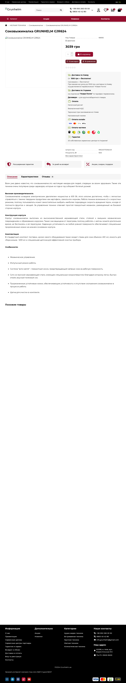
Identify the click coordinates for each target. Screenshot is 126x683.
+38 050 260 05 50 (81, 8)
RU (120, 2)
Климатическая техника (74, 646)
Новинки (75, 19)
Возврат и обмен (63, 2)
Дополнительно (44, 628)
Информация (12, 628)
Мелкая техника (71, 643)
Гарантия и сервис (48, 2)
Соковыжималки (36, 25)
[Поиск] (60, 10)
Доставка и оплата (79, 2)
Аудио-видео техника (73, 633)
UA (117, 2)
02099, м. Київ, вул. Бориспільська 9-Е (104, 650)
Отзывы (47, 177)
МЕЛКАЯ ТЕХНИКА (18, 25)
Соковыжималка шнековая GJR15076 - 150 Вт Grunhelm (31, 596)
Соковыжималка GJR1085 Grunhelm (22, 469)
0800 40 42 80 (79, 11)
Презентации (34, 2)
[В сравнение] (119, 316)
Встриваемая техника (73, 636)
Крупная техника (71, 640)
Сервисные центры (19, 2)
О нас (7, 2)
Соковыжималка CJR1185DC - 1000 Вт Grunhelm (28, 407)
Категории (70, 628)
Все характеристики (74, 156)
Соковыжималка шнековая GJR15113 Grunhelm (27, 534)
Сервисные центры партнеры (18, 643)
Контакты (91, 2)
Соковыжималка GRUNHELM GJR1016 (23, 345)
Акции (46, 19)
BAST (49, 672)
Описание (12, 177)
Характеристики (29, 177)
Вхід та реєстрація (13, 656)
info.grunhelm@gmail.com (107, 640)
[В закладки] (119, 312)
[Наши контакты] (117, 677)
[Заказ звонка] (124, 677)
